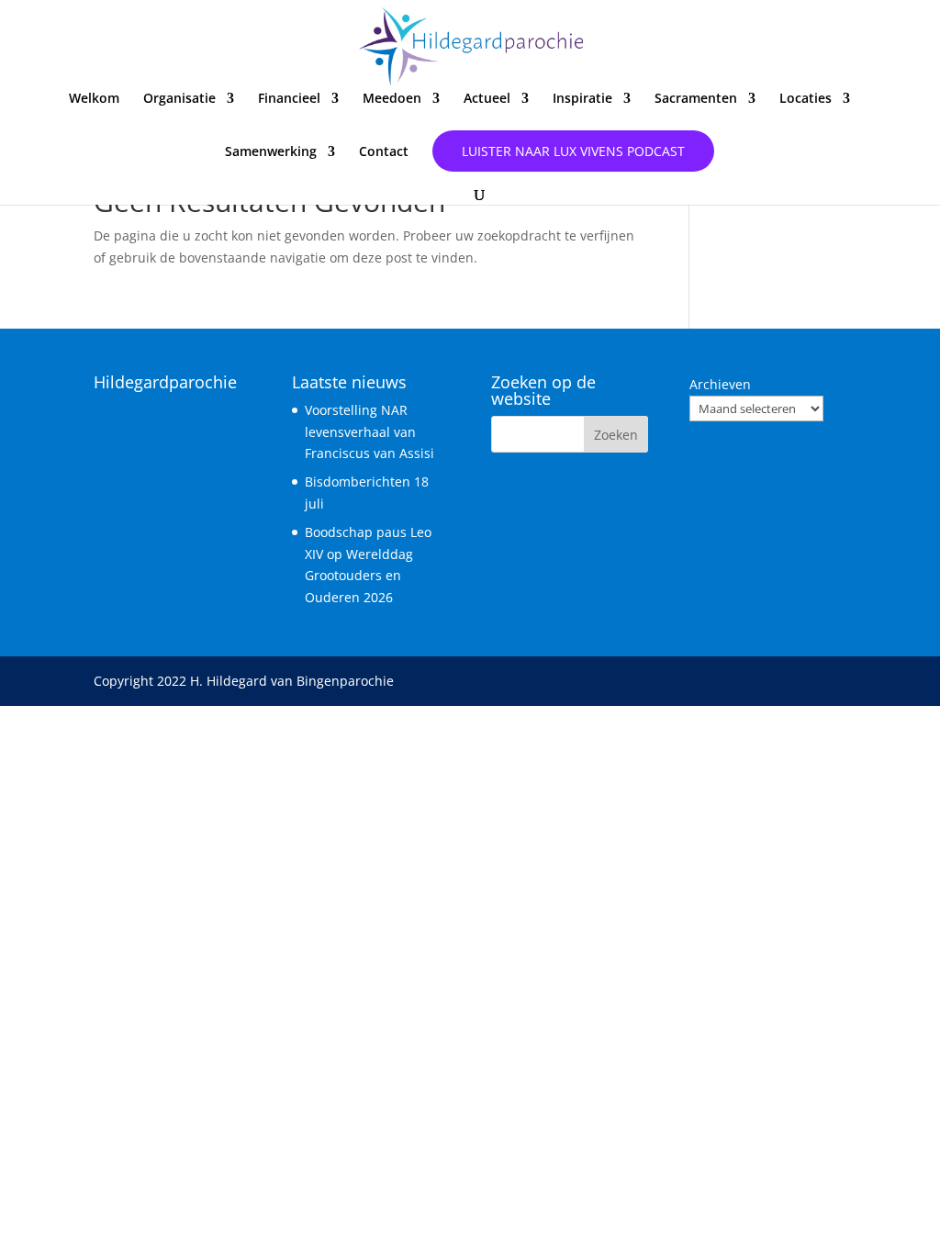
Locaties (805, 99)
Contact (383, 152)
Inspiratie (582, 99)
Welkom (94, 99)
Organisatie (179, 99)
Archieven (720, 384)
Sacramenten (696, 99)
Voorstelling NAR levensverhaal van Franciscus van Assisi (369, 432)
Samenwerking (271, 152)
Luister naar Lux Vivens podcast (573, 151)
